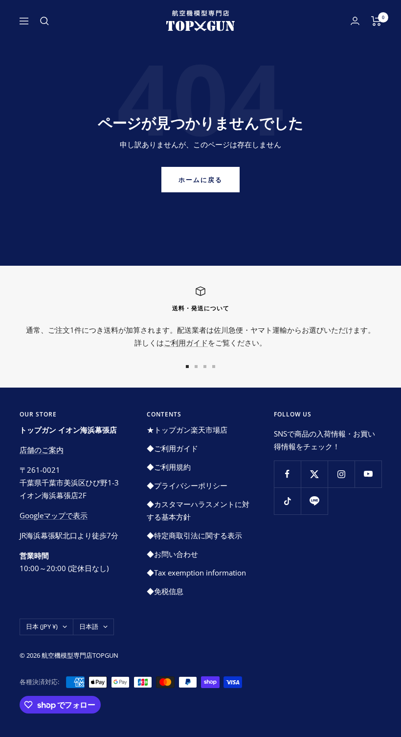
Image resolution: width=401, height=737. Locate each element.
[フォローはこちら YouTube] (368, 474)
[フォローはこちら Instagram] (341, 474)
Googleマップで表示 (54, 515)
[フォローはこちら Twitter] (314, 474)
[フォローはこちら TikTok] (287, 500)
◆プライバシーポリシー (187, 485)
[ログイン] (355, 21)
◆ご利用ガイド (172, 448)
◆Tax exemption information (196, 572)
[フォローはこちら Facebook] (287, 474)
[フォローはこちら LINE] (314, 500)
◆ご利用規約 (169, 467)
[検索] (44, 21)
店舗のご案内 (42, 450)
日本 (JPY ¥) (42, 626)
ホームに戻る (200, 179)
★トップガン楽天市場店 (187, 430)
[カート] (376, 21)
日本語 (88, 626)
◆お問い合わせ (172, 554)
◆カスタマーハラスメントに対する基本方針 (198, 510)
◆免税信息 (165, 591)
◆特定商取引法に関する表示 (194, 535)
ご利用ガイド (186, 342)
